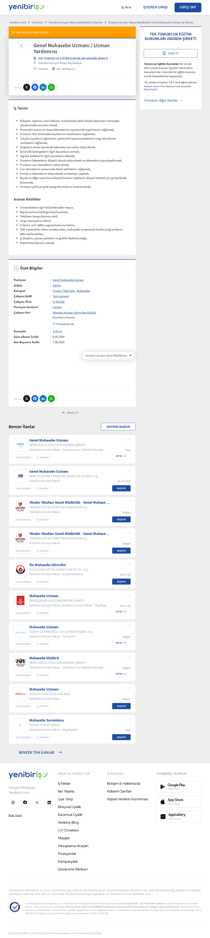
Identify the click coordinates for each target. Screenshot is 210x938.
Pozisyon (20, 280)
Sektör (18, 285)
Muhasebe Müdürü (44, 658)
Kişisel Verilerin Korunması (127, 799)
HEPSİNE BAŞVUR (118, 427)
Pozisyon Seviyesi (26, 307)
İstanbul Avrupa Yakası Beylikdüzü (60, 63)
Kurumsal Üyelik (70, 814)
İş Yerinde (59, 302)
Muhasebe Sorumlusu (46, 720)
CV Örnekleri (68, 830)
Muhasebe (83, 291)
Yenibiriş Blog (68, 822)
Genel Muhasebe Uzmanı (68, 280)
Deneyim (20, 331)
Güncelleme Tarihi (26, 337)
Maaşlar (64, 838)
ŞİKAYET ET (73, 412)
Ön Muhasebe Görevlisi (47, 565)
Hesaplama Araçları (73, 845)
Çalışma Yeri (22, 312)
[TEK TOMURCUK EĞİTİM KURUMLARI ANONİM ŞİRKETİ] (22, 45)
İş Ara (126, 7)
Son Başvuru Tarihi (26, 342)
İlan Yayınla (66, 791)
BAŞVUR (121, 488)
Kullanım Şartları (119, 791)
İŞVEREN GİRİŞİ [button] (155, 7)
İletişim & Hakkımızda (123, 783)
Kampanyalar (68, 861)
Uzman (57, 307)
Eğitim (57, 285)
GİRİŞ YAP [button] (187, 7)
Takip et (173, 53)
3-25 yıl (57, 331)
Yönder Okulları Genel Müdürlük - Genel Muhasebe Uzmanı (69, 502)
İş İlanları (64, 783)
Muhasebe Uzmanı (43, 596)
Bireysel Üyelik (69, 806)
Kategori (19, 291)
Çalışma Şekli (23, 296)
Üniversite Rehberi (73, 869)
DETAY (119, 456)
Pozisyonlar (67, 853)
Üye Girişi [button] (65, 799)
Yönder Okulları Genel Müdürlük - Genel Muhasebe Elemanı (69, 533)
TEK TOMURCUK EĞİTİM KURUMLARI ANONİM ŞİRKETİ (73, 58)
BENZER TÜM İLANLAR (36, 752)
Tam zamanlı (61, 296)
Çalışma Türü (23, 302)
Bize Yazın (15, 815)
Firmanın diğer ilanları (161, 100)
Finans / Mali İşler (64, 291)
